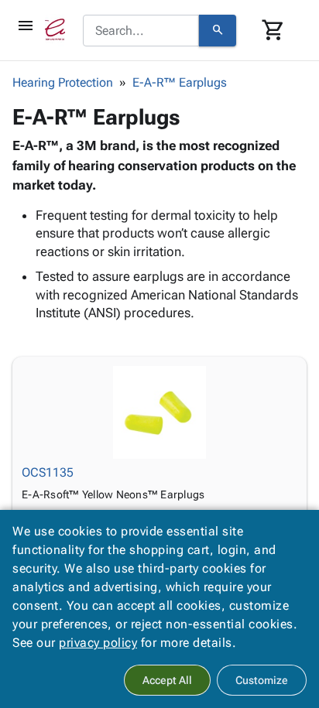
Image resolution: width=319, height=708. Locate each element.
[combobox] (141, 30)
